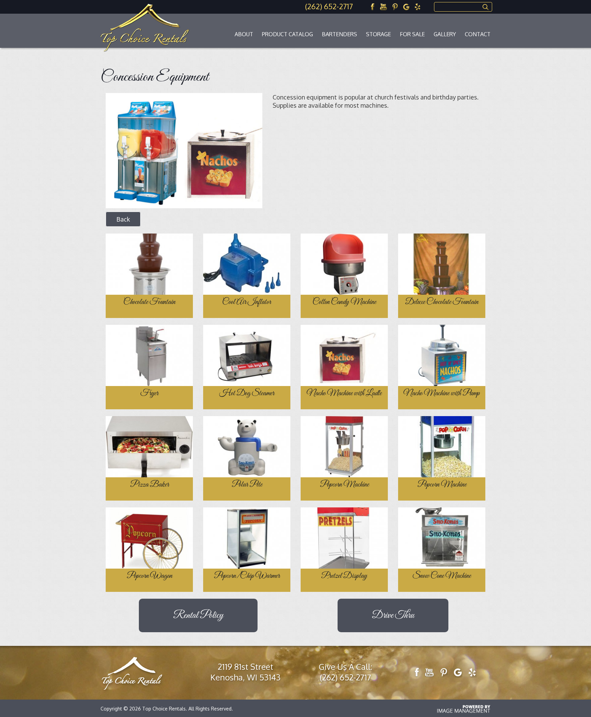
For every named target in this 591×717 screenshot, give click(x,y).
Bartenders (339, 34)
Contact (477, 34)
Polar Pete (247, 485)
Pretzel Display (344, 576)
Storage (378, 34)
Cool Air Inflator (246, 302)
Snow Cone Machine (441, 576)
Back (123, 219)
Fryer (149, 393)
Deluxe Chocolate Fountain (441, 302)
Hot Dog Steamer (246, 393)
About (244, 34)
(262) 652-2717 (329, 6)
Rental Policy (198, 615)
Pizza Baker (149, 485)
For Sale (412, 34)
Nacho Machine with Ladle (344, 393)
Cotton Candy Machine (344, 302)
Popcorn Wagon (149, 576)
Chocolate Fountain (149, 302)
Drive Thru (393, 615)
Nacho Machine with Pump (442, 393)
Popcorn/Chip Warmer (247, 576)
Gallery (445, 34)
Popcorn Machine (344, 485)
